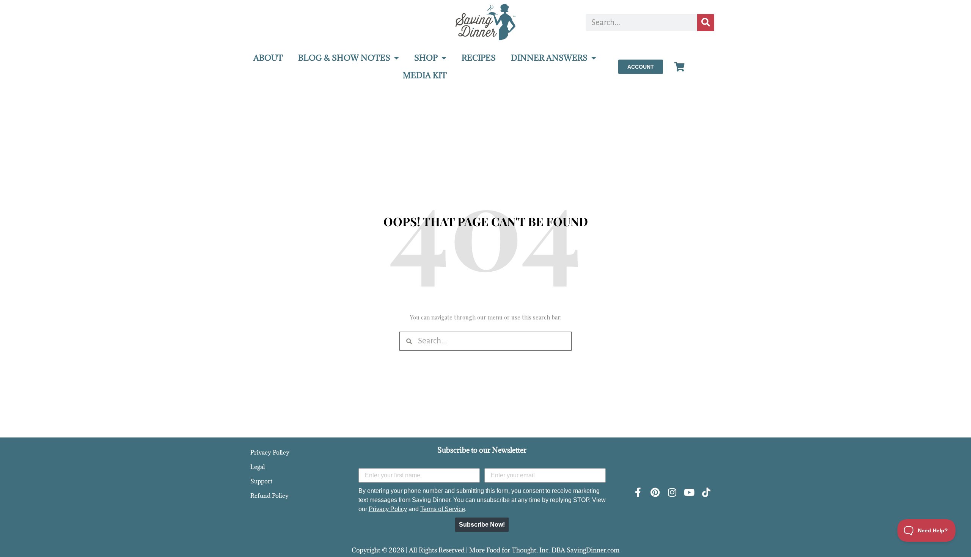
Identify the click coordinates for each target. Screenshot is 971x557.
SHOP (426, 58)
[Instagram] (672, 492)
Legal (257, 466)
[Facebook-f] (638, 492)
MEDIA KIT (425, 75)
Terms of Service (442, 509)
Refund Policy (269, 495)
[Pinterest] (655, 492)
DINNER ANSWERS (549, 58)
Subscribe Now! (482, 524)
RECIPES (479, 58)
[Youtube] (689, 492)
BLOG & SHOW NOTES (344, 58)
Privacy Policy (269, 452)
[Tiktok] (706, 492)
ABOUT (268, 58)
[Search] (705, 22)
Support (261, 481)
